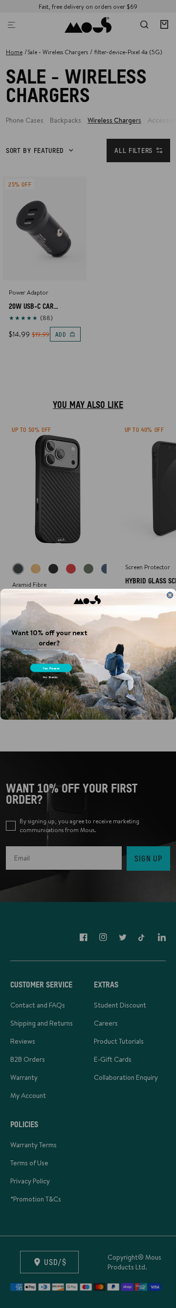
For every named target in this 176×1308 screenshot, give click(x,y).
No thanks (50, 676)
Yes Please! (51, 667)
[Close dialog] (170, 595)
